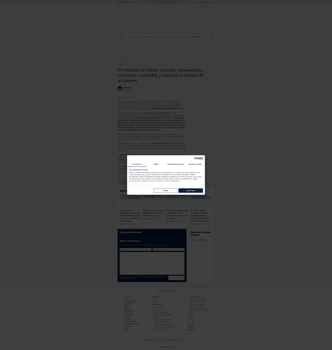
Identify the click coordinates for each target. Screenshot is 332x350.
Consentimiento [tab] (137, 164)
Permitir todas (190, 190)
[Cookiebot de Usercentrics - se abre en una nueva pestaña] (195, 158)
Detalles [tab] (156, 164)
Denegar (165, 190)
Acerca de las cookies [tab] (195, 164)
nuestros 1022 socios (143, 172)
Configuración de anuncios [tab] (175, 164)
